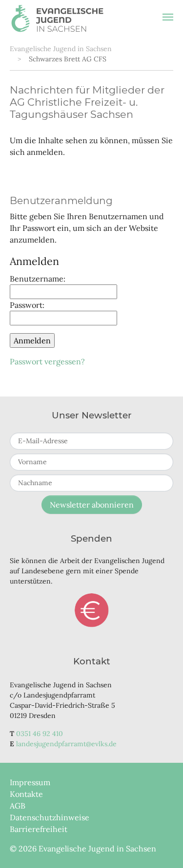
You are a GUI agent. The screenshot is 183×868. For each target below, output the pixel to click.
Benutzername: (37, 278)
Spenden (92, 610)
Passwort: (27, 305)
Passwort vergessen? (47, 361)
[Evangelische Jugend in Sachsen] (57, 17)
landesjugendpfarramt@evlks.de (66, 743)
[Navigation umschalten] (168, 17)
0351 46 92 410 (39, 733)
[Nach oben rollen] (161, 846)
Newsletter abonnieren (92, 504)
